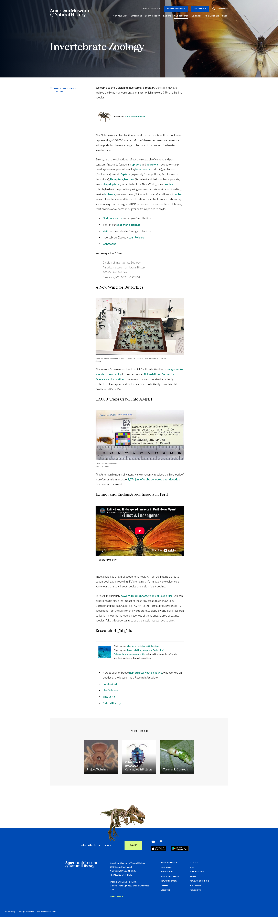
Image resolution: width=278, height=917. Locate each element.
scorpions (153, 164)
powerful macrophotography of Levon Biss (146, 596)
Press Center (195, 890)
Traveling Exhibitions (199, 881)
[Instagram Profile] (160, 841)
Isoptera (129, 179)
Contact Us (109, 244)
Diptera (125, 174)
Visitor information (170, 876)
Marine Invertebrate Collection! (143, 646)
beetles (168, 184)
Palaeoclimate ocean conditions (130, 654)
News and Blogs (197, 872)
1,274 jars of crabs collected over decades (154, 479)
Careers (164, 885)
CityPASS (194, 863)
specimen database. (135, 117)
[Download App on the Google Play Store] (180, 848)
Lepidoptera (111, 184)
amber (179, 194)
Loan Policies (136, 237)
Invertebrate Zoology (97, 47)
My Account (223, 8)
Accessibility (167, 872)
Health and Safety (169, 881)
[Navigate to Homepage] (69, 13)
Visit (105, 231)
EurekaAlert (110, 684)
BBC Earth (109, 697)
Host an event (196, 885)
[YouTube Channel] (152, 841)
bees (138, 169)
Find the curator (112, 218)
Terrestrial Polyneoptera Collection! (145, 650)
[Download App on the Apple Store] (158, 848)
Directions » (116, 896)
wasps (147, 169)
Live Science (110, 690)
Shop (192, 867)
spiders (136, 164)
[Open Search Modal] (214, 9)
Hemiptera (116, 179)
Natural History (112, 703)
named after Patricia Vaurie (145, 673)
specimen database (128, 225)
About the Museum (169, 863)
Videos (193, 876)
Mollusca (109, 194)
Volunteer (165, 890)
